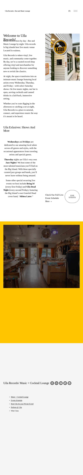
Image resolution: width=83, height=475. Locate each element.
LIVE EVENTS (72, 196)
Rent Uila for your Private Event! (22, 404)
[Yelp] (65, 383)
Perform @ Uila (16, 407)
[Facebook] (61, 383)
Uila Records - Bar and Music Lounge (17, 11)
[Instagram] (56, 383)
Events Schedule (16, 400)
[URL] (69, 383)
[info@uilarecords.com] (52, 383)
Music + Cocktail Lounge (19, 397)
